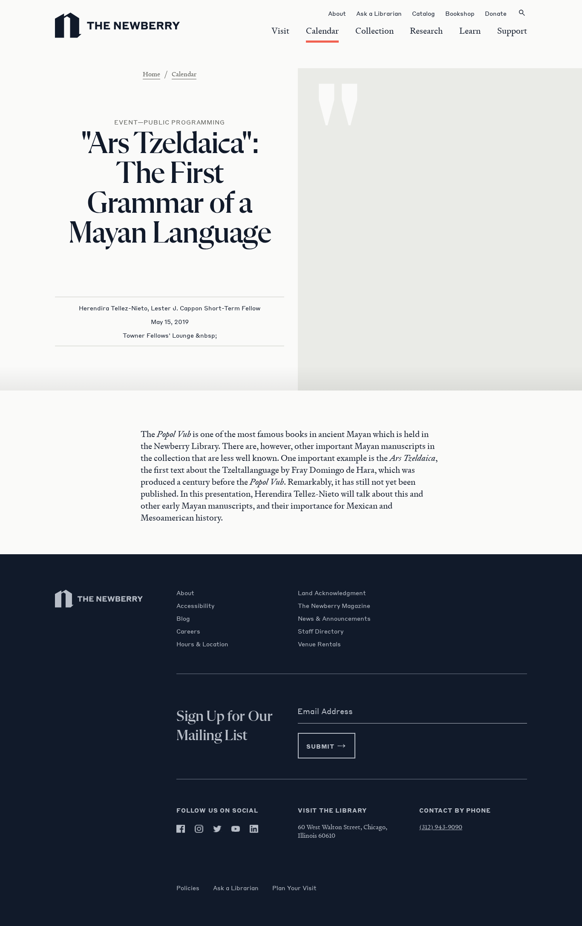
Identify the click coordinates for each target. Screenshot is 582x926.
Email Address (325, 711)
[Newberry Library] (99, 611)
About (185, 592)
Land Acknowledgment (332, 592)
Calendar (184, 73)
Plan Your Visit (294, 887)
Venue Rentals (319, 644)
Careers (188, 631)
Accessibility (195, 605)
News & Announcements (334, 618)
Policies (187, 887)
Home (151, 73)
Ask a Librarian (236, 887)
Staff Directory (320, 631)
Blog (183, 618)
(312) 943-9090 (440, 826)
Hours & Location (202, 644)
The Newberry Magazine (334, 605)
